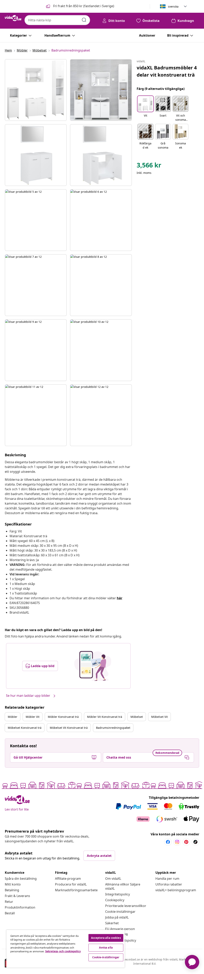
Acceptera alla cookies (106, 938)
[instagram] (177, 842)
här (119, 598)
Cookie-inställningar (120, 911)
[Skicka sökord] (84, 20)
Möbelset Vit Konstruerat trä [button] (69, 728)
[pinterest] (186, 842)
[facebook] (168, 842)
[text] (149, 166)
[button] (79, 6)
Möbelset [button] (136, 717)
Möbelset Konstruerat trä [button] (24, 728)
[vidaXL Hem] (13, 18)
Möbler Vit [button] (32, 717)
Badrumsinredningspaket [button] (113, 728)
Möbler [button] (12, 717)
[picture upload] (93, 666)
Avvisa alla (106, 947)
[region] (65, 949)
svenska (173, 6)
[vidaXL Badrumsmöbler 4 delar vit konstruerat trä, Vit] (35, 90)
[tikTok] (195, 842)
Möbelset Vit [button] (159, 717)
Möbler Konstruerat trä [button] (63, 717)
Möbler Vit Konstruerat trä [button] (104, 717)
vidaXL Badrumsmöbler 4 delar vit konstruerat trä (167, 71)
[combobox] (57, 20)
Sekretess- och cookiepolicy (63, 951)
